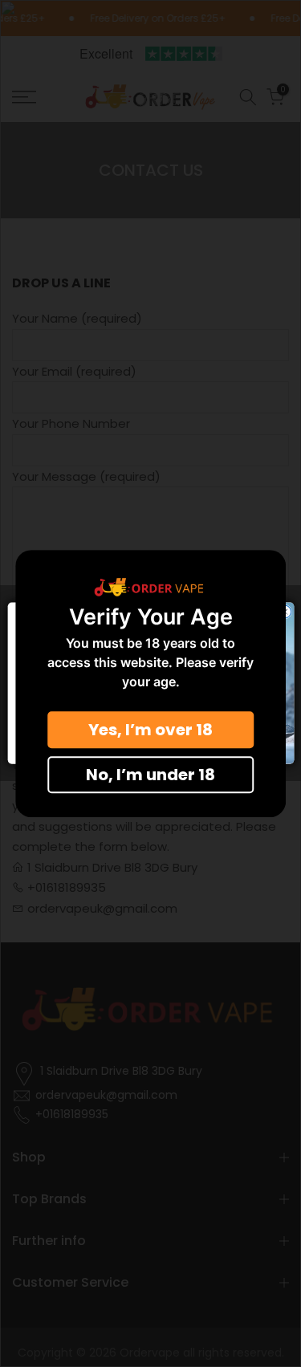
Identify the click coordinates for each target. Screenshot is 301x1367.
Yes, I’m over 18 (150, 729)
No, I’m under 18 (150, 774)
